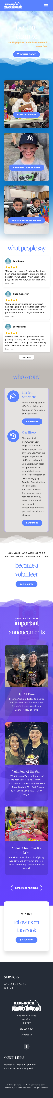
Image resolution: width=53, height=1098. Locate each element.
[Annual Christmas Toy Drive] (26, 823)
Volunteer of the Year (26, 771)
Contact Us (26, 1034)
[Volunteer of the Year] (26, 743)
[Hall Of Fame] (26, 666)
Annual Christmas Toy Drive (26, 850)
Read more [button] (9, 283)
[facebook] (27, 1047)
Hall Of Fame (26, 694)
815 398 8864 (26, 1029)
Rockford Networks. (22, 1088)
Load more (26, 357)
